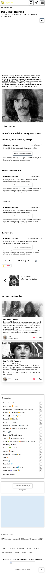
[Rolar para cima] (41, 570)
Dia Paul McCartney (29, 279)
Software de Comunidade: (16, 559)
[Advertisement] (22, 46)
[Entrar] (37, 2)
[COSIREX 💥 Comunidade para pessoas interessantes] (7, 3)
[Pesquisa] (31, 3)
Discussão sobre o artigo (22, 486)
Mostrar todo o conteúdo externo (22, 153)
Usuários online (7, 535)
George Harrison (9, 261)
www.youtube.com (34, 145)
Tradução (36, 559)
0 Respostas (7, 16)
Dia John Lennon (10, 319)
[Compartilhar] (42, 20)
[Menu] (42, 3)
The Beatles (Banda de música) (27, 261)
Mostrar (11, 126)
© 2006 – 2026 (22, 570)
